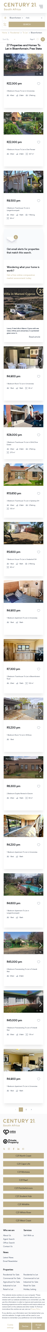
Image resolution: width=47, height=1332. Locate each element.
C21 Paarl (23, 1180)
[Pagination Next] (31, 1109)
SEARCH (27, 24)
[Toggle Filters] (5, 24)
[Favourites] (38, 83)
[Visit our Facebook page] (14, 1149)
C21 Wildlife (23, 1204)
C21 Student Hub (23, 1196)
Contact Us (8, 1246)
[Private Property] (23, 1141)
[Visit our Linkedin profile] (18, 1149)
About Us (7, 1235)
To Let (25, 32)
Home (4, 32)
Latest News (8, 1257)
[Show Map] (43, 39)
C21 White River (23, 1212)
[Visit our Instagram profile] (9, 1149)
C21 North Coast (23, 1155)
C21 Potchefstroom (23, 1188)
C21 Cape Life (23, 1163)
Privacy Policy (35, 1309)
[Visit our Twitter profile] (4, 1149)
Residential (14, 32)
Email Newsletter (10, 1261)
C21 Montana (23, 1172)
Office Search (9, 1243)
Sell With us (29, 1235)
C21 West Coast (23, 1220)
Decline (25, 1326)
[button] (22, 18)
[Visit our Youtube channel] (23, 1149)
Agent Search (8, 1239)
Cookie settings (10, 1326)
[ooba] (23, 1132)
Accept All (38, 1326)
